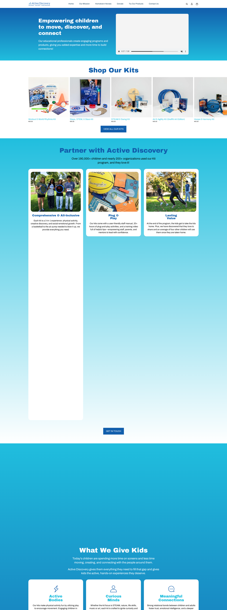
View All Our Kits (113, 129)
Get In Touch (113, 431)
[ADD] (65, 114)
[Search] (186, 4)
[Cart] (197, 4)
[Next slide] (196, 99)
